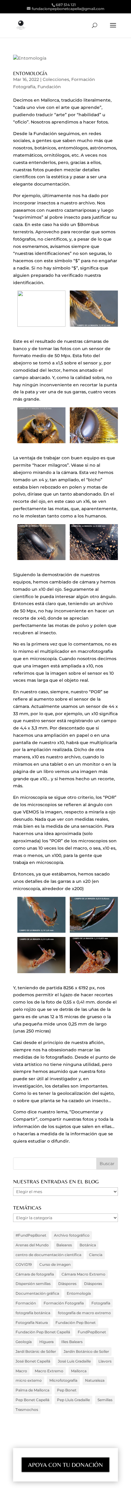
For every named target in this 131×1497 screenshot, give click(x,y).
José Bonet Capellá (33, 1361)
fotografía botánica (33, 1313)
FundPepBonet (92, 1332)
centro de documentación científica (48, 1254)
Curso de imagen (55, 1264)
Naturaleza (94, 1380)
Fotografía (100, 1303)
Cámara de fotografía (35, 1274)
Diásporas (93, 1283)
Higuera (46, 1341)
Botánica (88, 1245)
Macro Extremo (49, 1371)
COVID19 (24, 1264)
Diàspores (67, 1283)
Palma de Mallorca (32, 1390)
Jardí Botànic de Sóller (36, 1351)
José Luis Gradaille (74, 1361)
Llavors (105, 1361)
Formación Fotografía (64, 1303)
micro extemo (29, 1380)
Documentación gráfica (37, 1293)
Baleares (64, 1245)
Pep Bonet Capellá (32, 1400)
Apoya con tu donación (65, 1464)
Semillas (104, 1400)
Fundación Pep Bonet (75, 1322)
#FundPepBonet (31, 1235)
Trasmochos (27, 1409)
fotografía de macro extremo (84, 1313)
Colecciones (56, 79)
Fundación (49, 86)
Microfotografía (63, 1380)
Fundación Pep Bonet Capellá (43, 1332)
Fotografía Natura (32, 1322)
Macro (21, 1371)
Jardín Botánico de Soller (86, 1351)
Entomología (30, 73)
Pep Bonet (66, 1390)
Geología (24, 1341)
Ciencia (95, 1254)
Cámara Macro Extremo (83, 1274)
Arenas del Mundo (32, 1245)
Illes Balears (72, 1341)
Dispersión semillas (33, 1283)
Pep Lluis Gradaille (73, 1400)
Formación (26, 1303)
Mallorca (79, 1371)
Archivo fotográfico (72, 1235)
